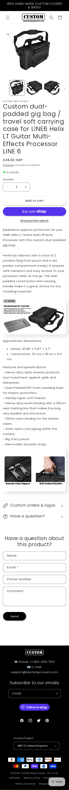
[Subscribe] (56, 693)
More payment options (35, 220)
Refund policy (32, 777)
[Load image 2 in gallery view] (34, 87)
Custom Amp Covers (33, 773)
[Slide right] (65, 89)
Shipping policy (48, 783)
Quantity (8, 179)
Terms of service (25, 783)
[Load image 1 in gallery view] (17, 87)
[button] (7, 17)
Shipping (8, 165)
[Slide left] (4, 89)
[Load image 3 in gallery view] (51, 87)
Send (15, 616)
